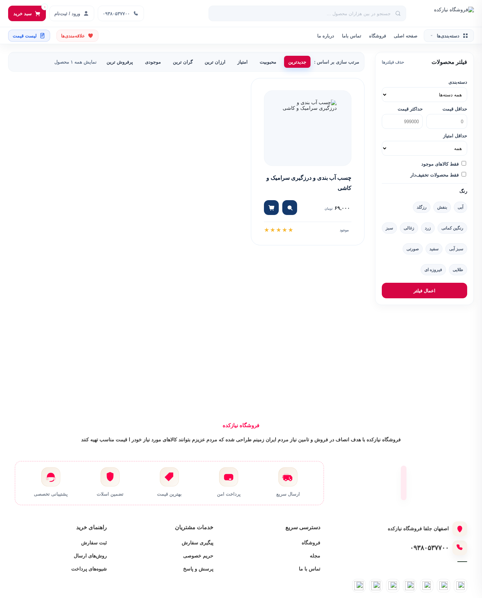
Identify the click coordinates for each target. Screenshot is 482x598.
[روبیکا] (392, 585)
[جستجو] (398, 13)
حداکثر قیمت (410, 109)
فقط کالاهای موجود (440, 164)
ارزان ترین (215, 62)
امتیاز (242, 62)
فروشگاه (377, 35)
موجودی (153, 62)
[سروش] (375, 585)
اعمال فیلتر (424, 290)
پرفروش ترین (120, 62)
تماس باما (351, 35)
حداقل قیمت (454, 109)
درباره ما (325, 35)
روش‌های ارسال (90, 555)
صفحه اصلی (405, 35)
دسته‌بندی (457, 82)
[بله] (426, 585)
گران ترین (183, 62)
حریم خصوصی (198, 555)
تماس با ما (309, 569)
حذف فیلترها (393, 62)
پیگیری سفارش (197, 542)
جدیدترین (297, 62)
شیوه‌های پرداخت (89, 569)
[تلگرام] (443, 585)
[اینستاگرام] (460, 585)
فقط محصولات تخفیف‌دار (435, 175)
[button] (289, 207)
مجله (315, 555)
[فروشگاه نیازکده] (444, 13)
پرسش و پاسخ (198, 569)
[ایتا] (409, 585)
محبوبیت (268, 62)
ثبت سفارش (94, 542)
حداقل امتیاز (455, 135)
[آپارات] (359, 585)
